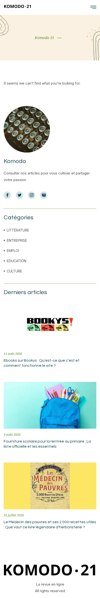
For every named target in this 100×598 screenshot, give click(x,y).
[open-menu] (93, 7)
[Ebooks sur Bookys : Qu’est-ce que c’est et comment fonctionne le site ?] (50, 324)
